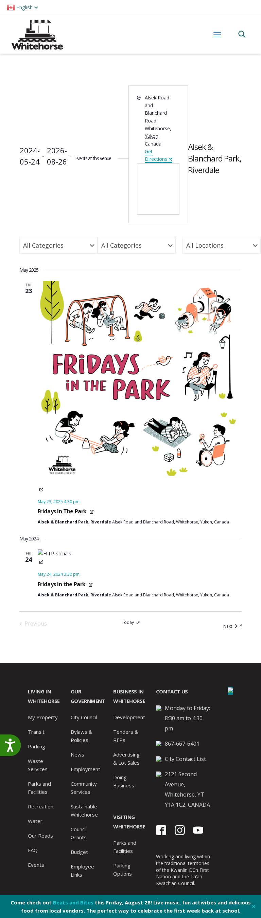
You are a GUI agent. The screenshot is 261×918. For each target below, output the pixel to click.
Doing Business (123, 781)
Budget (79, 851)
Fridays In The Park (63, 511)
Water (35, 821)
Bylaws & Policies (81, 735)
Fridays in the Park (62, 584)
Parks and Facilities (39, 787)
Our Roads (40, 835)
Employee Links (82, 870)
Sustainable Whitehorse (84, 810)
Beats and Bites (73, 902)
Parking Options (122, 869)
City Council (84, 717)
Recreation (40, 806)
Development (129, 717)
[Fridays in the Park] (140, 557)
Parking (36, 746)
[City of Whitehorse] (37, 34)
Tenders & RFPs (125, 735)
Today (128, 622)
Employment (85, 769)
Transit (36, 731)
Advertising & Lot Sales (126, 758)
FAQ (33, 850)
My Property (43, 717)
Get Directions (156, 155)
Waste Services (38, 765)
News (77, 754)
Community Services (84, 787)
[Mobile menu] (217, 34)
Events (36, 864)
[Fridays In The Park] (140, 387)
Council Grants (79, 833)
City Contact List (185, 759)
